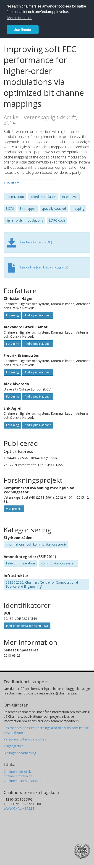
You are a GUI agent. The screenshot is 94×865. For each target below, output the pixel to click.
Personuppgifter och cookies (25, 739)
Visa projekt (13, 509)
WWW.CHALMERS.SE (19, 808)
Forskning (12, 315)
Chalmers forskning (18, 776)
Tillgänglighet (13, 746)
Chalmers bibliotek (17, 771)
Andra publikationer (38, 315)
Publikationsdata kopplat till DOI (27, 626)
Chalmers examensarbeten (23, 780)
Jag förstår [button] (22, 29)
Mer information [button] (19, 18)
